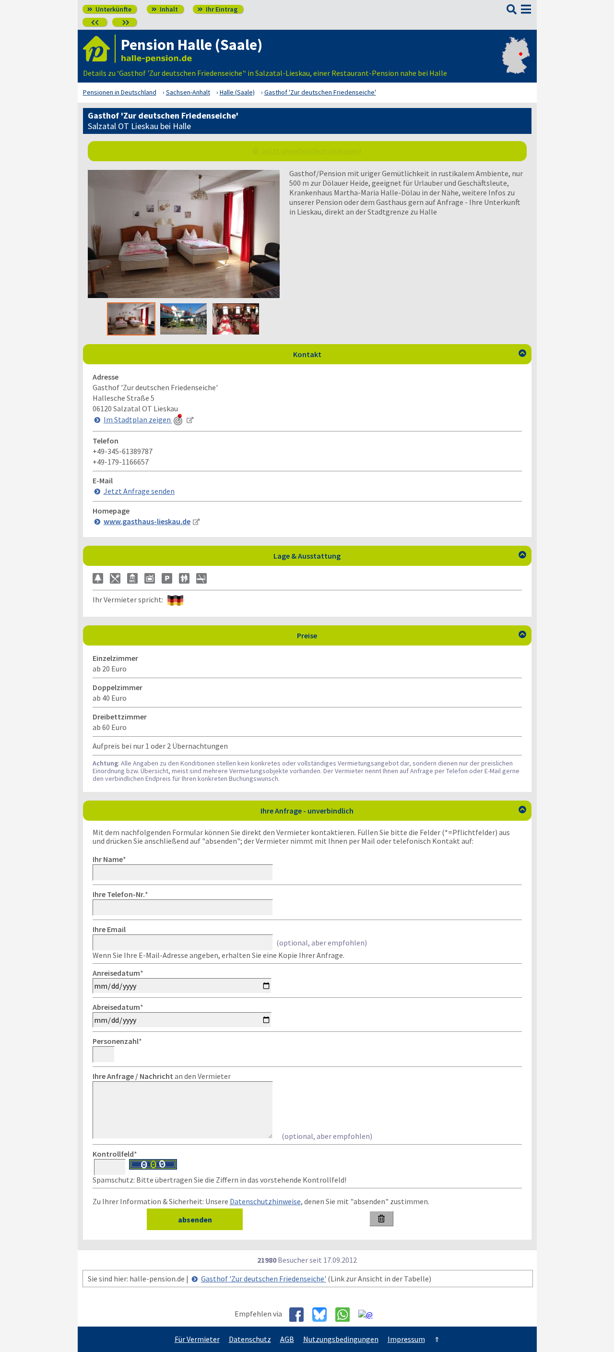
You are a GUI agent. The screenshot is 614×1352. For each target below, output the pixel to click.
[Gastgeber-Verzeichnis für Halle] (99, 49)
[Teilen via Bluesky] (323, 1314)
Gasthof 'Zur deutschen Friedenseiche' (263, 1278)
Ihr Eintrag (217, 9)
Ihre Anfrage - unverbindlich (393, 810)
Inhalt (165, 9)
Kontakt (409, 354)
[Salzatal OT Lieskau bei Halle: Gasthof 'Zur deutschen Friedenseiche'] (184, 295)
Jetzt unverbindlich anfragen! (311, 151)
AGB (287, 1339)
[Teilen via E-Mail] (369, 1314)
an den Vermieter (162, 1076)
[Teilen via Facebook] (300, 1314)
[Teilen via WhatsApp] (346, 1314)
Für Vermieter (197, 1339)
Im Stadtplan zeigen (138, 419)
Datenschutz (250, 1339)
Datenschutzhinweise (265, 1201)
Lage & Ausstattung (399, 556)
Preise (411, 635)
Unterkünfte (109, 9)
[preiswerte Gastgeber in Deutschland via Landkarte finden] (516, 63)
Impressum (406, 1339)
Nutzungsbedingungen (340, 1339)
